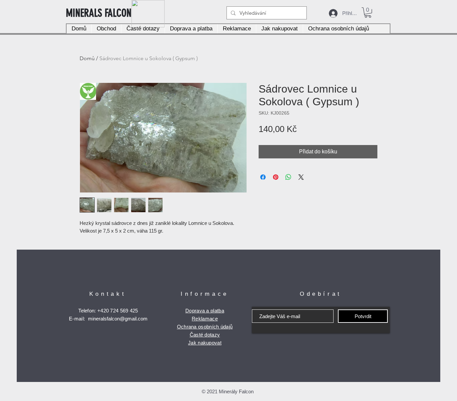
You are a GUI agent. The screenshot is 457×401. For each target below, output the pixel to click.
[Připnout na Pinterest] (276, 177)
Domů (87, 58)
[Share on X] (301, 177)
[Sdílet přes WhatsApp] (288, 177)
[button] (368, 12)
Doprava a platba (204, 310)
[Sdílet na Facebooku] (263, 177)
